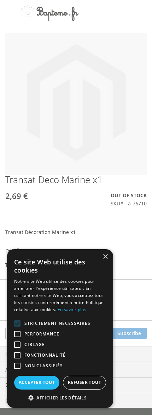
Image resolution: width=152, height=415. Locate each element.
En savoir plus (72, 309)
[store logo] (49, 13)
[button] (60, 397)
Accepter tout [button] (37, 382)
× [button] (105, 256)
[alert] (60, 328)
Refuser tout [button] (84, 382)
